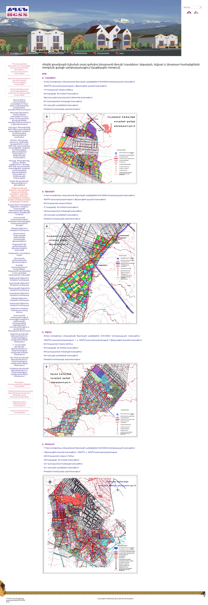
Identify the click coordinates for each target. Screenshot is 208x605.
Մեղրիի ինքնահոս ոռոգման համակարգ (19, 229)
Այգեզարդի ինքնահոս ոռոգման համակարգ (19, 279)
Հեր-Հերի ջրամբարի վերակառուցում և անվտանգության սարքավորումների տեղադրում (19, 361)
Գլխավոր (14, 53)
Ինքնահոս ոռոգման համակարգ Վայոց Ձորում (19, 310)
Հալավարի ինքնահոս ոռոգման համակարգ (19, 294)
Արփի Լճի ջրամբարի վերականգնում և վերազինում (19, 183)
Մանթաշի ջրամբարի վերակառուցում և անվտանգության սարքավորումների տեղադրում (19, 372)
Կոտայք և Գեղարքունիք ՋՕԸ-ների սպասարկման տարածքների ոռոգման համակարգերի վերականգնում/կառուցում (19, 132)
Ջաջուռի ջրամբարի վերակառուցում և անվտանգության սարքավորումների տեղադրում (19, 338)
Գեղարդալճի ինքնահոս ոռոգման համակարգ (19, 289)
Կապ (121, 53)
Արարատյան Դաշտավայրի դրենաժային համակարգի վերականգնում (19, 237)
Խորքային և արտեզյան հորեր (19, 254)
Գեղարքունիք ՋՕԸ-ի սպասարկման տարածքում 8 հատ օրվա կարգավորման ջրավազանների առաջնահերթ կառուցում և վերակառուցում (19, 118)
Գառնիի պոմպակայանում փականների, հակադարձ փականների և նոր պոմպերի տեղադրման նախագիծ (19, 270)
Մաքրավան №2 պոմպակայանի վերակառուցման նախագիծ (19, 247)
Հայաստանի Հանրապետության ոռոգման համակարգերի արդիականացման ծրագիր (19, 221)
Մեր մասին (33, 53)
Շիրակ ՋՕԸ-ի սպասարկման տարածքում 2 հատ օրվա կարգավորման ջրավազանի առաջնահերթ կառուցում (19, 105)
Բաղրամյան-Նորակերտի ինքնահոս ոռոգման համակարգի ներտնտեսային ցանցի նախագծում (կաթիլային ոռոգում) (19, 209)
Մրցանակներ (103, 53)
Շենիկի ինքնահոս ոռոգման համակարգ (19, 299)
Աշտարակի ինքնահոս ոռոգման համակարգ (19, 284)
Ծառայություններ (56, 53)
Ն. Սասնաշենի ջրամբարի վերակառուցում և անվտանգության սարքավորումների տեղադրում (19, 349)
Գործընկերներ (80, 53)
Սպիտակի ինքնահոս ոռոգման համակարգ (19, 304)
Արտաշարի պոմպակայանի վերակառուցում (19, 260)
